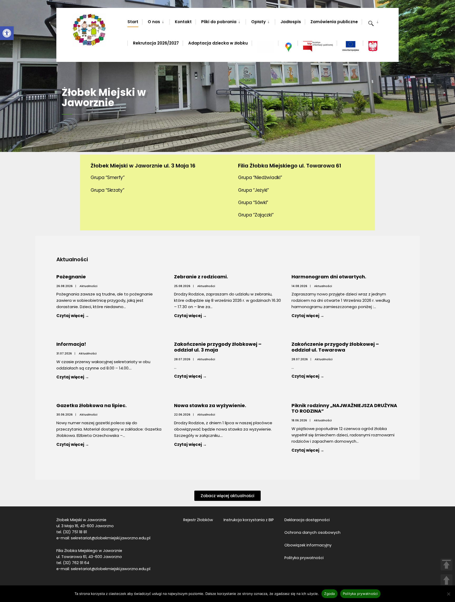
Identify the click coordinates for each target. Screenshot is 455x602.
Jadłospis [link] (290, 21)
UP (446, 580)
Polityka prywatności (360, 593)
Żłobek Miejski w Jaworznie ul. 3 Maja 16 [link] (143, 165)
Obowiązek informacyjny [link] (308, 545)
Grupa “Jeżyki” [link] (253, 190)
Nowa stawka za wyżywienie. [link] (210, 405)
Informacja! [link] (71, 344)
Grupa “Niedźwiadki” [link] (260, 177)
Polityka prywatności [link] (304, 557)
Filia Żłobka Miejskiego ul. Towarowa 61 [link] (289, 165)
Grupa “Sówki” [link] (253, 202)
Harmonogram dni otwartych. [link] (328, 276)
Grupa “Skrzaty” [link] (107, 190)
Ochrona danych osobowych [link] (312, 532)
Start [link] (132, 21)
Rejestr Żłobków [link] (198, 519)
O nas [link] (154, 21)
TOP (446, 564)
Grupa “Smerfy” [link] (108, 177)
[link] (7, 33)
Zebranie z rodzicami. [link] (201, 276)
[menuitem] (155, 21)
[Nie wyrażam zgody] (448, 593)
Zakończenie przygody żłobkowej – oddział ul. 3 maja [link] (217, 347)
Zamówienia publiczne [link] (334, 21)
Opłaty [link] (258, 21)
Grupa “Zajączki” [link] (255, 215)
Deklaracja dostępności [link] (307, 519)
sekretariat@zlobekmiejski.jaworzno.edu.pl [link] (110, 538)
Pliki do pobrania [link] (218, 21)
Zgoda (329, 593)
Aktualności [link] (88, 286)
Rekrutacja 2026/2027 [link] (156, 43)
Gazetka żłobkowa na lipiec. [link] (91, 405)
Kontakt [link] (183, 21)
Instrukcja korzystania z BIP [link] (249, 519)
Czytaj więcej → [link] (84, 315)
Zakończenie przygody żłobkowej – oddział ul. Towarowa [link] (335, 347)
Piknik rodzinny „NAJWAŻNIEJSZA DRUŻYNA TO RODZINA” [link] (344, 408)
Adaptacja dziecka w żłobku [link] (218, 43)
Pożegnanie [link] (71, 276)
